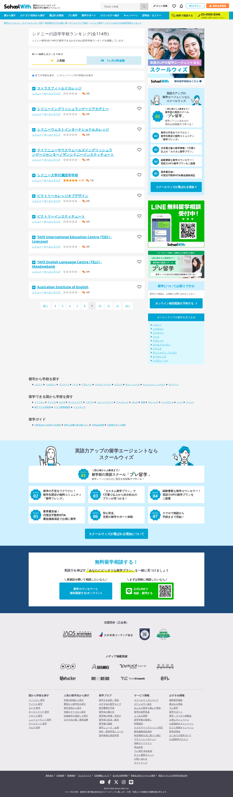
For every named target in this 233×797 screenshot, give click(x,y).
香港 (143, 402)
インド (180, 402)
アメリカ (52, 402)
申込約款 (138, 747)
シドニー (37, 93)
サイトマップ (140, 762)
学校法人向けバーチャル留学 (143, 775)
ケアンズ (157, 348)
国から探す (10, 15)
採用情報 (71, 775)
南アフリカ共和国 (42, 407)
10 (100, 305)
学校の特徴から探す (74, 700)
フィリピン (39, 402)
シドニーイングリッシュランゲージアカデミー (73, 108)
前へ (45, 305)
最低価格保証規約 (143, 731)
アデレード (158, 340)
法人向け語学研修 (120, 775)
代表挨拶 (60, 775)
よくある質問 (140, 715)
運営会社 (49, 775)
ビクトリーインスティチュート (61, 216)
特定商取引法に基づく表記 (147, 735)
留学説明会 (174, 731)
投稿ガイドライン (143, 743)
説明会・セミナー (151, 15)
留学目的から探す (73, 707)
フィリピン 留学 (37, 700)
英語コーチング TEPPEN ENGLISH (172, 775)
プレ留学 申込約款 (143, 751)
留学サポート (89, 15)
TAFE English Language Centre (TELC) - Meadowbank (67, 264)
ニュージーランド (105, 402)
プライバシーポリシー (145, 739)
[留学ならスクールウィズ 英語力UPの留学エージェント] (17, 7)
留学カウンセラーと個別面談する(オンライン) (86, 591)
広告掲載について (101, 775)
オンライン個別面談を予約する (174, 303)
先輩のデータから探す (75, 711)
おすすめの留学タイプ (110, 704)
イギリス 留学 (35, 715)
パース (156, 336)
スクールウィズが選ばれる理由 (175, 187)
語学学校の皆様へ (143, 719)
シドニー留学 (96, 22)
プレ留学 (72, 15)
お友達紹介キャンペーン (181, 723)
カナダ (62, 402)
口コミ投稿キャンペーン (181, 727)
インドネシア (79, 407)
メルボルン (158, 328)
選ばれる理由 (56, 15)
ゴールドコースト (161, 344)
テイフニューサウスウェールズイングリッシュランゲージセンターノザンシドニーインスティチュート (73, 152)
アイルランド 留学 (38, 723)
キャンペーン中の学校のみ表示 (76, 75)
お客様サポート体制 (116, 424)
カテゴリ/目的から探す (32, 15)
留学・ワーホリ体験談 (180, 715)
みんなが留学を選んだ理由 (147, 707)
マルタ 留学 (34, 727)
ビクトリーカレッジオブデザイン (62, 195)
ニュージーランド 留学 (40, 719)
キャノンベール (133, 384)
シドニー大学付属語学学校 (57, 175)
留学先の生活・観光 (109, 719)
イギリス (90, 402)
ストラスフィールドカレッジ (59, 88)
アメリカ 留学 (35, 704)
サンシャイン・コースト (165, 352)
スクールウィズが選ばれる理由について (116, 534)
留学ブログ (105, 695)
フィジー (190, 402)
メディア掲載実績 (116, 656)
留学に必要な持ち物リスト (76, 424)
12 (117, 305)
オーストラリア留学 (79, 22)
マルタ (135, 402)
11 (108, 305)
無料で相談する (184, 15)
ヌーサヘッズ (159, 356)
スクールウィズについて (146, 700)
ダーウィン (174, 384)
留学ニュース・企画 (109, 727)
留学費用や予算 (106, 707)
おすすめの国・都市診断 (76, 719)
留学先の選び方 (106, 711)
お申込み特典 (98, 424)
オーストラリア (52, 93)
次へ (127, 305)
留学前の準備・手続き (110, 715)
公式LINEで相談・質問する (143, 591)
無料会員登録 (219, 5)
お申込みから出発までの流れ (47, 424)
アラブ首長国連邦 (62, 407)
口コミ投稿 (161, 5)
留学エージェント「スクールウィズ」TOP (23, 22)
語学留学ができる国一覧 (56, 22)
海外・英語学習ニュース (111, 731)
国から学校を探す (39, 695)
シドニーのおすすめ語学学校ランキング (123, 22)
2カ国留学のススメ (178, 739)
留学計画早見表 (142, 711)
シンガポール (167, 402)
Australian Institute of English (62, 287)
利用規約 (138, 723)
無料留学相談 (176, 700)
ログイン (196, 5)
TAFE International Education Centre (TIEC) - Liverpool (72, 239)
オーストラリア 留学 (39, 711)
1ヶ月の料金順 (116, 60)
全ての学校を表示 (44, 75)
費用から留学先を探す (75, 704)
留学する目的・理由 (109, 700)
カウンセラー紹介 (109, 15)
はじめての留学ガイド (180, 735)
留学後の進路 (105, 723)
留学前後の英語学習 (109, 735)
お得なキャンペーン (179, 719)
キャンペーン (131, 15)
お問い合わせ (140, 758)
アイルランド (122, 402)
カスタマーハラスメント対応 (148, 727)
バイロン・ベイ (160, 360)
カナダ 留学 (34, 707)
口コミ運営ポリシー (144, 754)
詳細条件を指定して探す (76, 715)
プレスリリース (84, 775)
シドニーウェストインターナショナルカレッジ (73, 129)
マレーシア (153, 402)
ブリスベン (158, 332)
